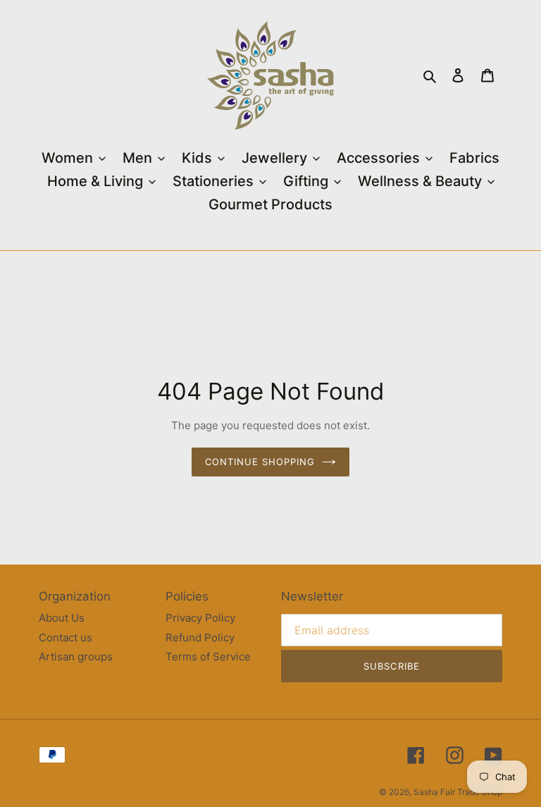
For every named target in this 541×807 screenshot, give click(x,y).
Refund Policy (200, 637)
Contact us (65, 637)
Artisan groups (76, 656)
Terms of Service (208, 656)
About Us (62, 617)
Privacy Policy (200, 617)
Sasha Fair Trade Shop (457, 792)
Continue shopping (260, 461)
